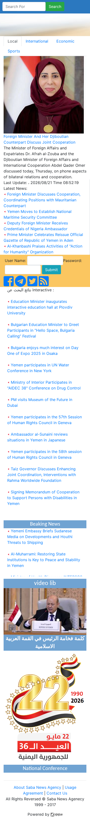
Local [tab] (13, 41)
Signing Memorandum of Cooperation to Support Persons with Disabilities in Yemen (43, 498)
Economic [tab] (65, 41)
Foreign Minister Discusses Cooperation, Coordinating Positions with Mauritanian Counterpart (42, 200)
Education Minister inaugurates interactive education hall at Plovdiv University (39, 307)
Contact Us (57, 793)
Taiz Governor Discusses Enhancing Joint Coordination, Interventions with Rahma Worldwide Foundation (41, 474)
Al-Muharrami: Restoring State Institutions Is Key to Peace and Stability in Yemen (43, 557)
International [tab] (37, 41)
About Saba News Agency (38, 787)
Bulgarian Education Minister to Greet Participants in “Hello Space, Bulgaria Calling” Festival (43, 330)
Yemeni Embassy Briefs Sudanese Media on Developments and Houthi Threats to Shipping (39, 534)
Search (55, 6)
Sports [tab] (14, 51)
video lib (45, 583)
